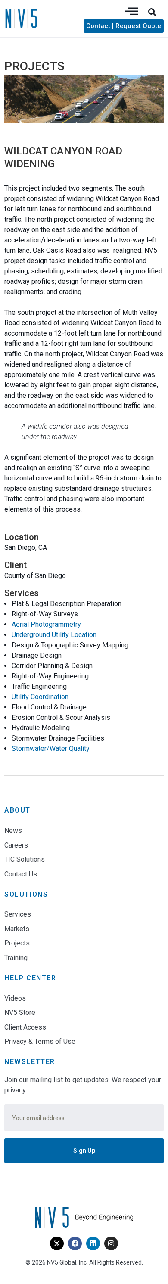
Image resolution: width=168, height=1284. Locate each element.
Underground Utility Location (54, 635)
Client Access (25, 1027)
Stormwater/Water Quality (51, 748)
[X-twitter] (57, 1243)
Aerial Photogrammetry (46, 624)
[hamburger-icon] (131, 11)
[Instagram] (111, 1243)
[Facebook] (75, 1243)
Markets (16, 929)
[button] (152, 12)
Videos (15, 998)
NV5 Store (19, 1012)
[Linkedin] (93, 1243)
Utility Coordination (40, 697)
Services (17, 914)
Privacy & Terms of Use (39, 1041)
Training (16, 958)
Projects (17, 943)
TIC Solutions (24, 859)
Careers (16, 845)
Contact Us (20, 874)
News (13, 830)
